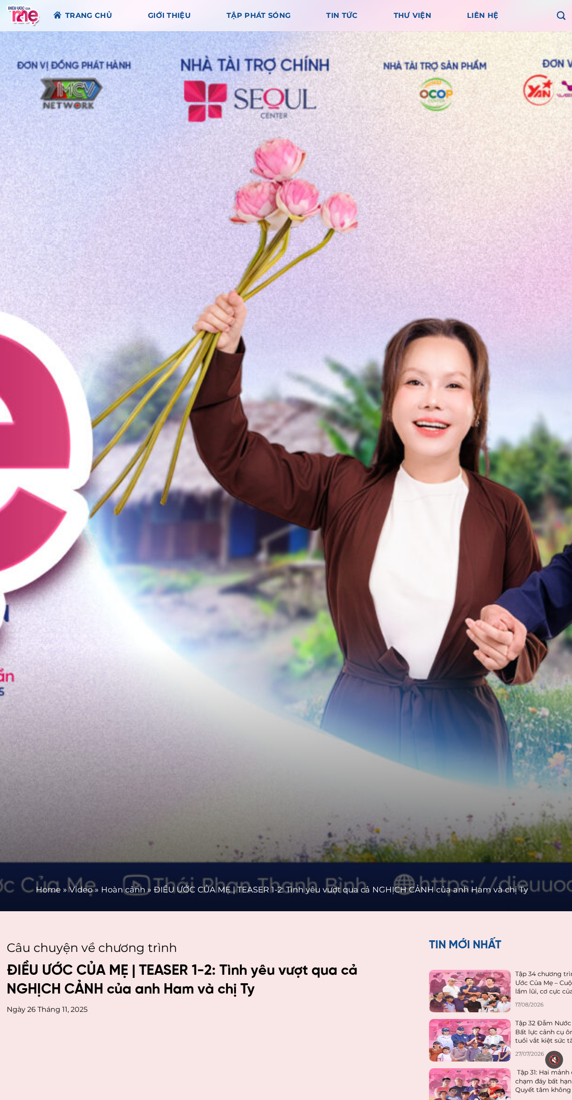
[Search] (561, 15)
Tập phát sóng (258, 15)
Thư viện (413, 15)
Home (48, 890)
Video (81, 890)
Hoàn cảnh (123, 890)
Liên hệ (482, 15)
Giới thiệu (169, 15)
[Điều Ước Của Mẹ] (23, 15)
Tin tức (342, 15)
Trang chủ (88, 15)
